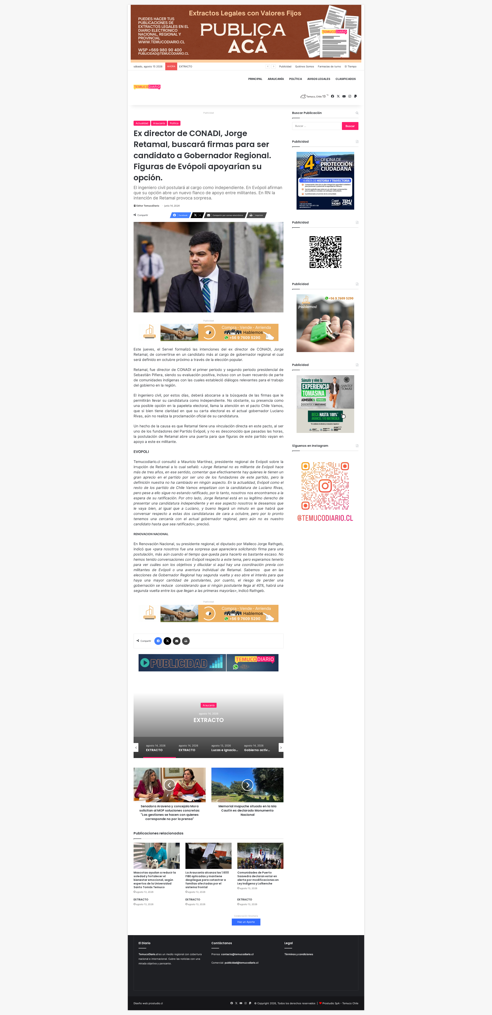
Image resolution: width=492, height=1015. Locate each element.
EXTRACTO (209, 720)
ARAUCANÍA (276, 78)
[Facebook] (158, 641)
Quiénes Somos (304, 66)
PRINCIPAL (255, 78)
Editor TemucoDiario (147, 205)
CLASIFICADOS (346, 78)
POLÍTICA (295, 78)
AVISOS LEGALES (318, 78)
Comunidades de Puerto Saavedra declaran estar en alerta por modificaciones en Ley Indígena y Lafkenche (258, 878)
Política (174, 123)
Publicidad (285, 66)
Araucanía (159, 123)
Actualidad (142, 123)
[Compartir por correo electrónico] (176, 641)
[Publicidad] (246, 33)
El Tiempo (351, 66)
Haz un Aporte (246, 921)
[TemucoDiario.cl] (147, 88)
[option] (208, 719)
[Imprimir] (186, 641)
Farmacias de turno (329, 66)
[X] (167, 641)
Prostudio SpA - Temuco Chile (340, 1003)
